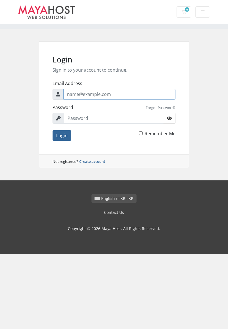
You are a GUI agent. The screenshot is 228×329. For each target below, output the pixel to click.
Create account (92, 161)
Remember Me (160, 133)
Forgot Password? (160, 107)
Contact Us (114, 212)
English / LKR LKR (116, 198)
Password (63, 107)
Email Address (67, 83)
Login (62, 135)
